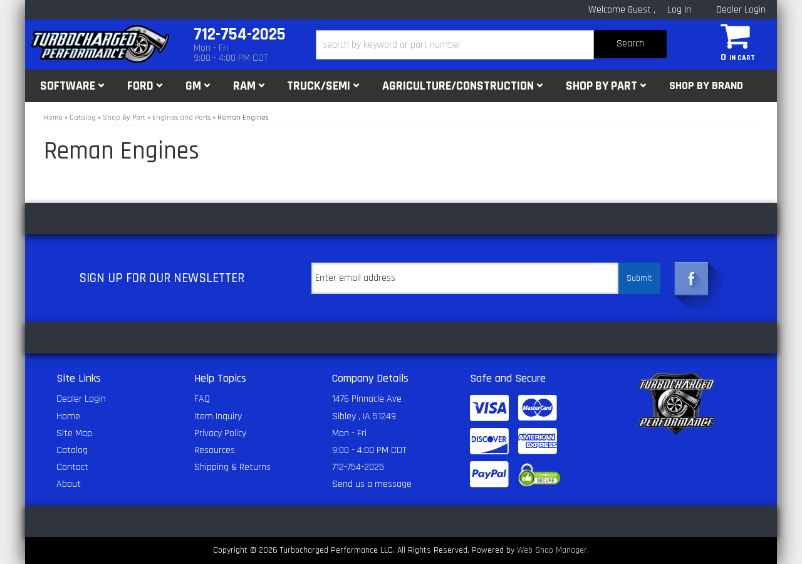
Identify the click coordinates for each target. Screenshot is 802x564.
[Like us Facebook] (691, 279)
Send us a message (372, 484)
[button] (491, 45)
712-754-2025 (358, 467)
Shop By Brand (706, 85)
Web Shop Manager (552, 550)
